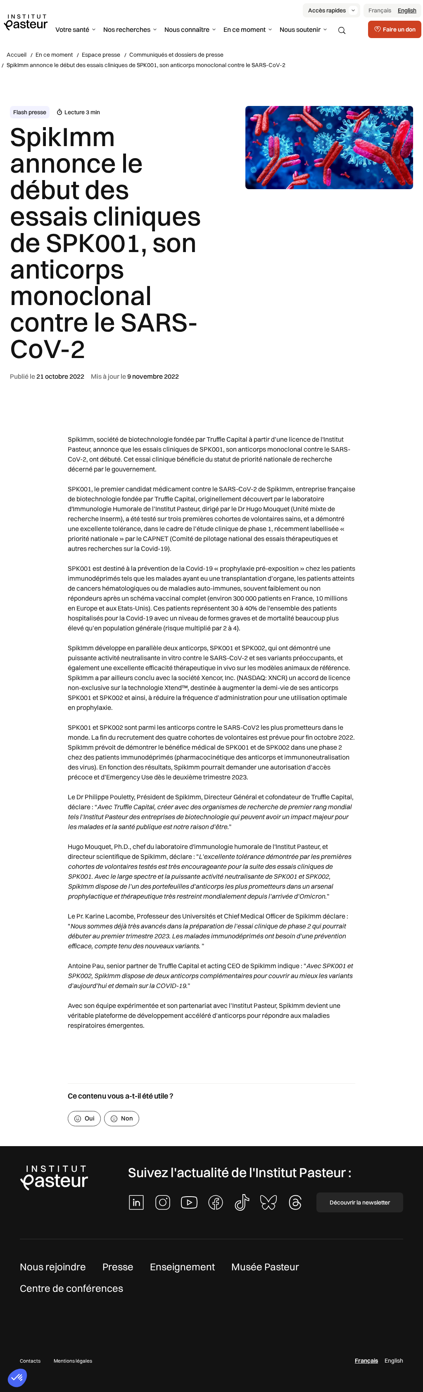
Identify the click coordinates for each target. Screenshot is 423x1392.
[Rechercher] (342, 31)
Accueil (16, 54)
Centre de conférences (71, 1288)
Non (127, 1118)
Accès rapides (327, 10)
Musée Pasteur (265, 1266)
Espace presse (101, 54)
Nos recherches (126, 29)
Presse (117, 1266)
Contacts (30, 1361)
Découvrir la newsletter (360, 1202)
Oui (90, 1118)
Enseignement (182, 1266)
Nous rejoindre (53, 1266)
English (407, 10)
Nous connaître (186, 29)
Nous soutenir (300, 29)
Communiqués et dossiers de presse (176, 54)
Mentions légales (73, 1361)
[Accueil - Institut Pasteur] (26, 22)
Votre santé (72, 29)
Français (379, 10)
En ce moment (244, 29)
